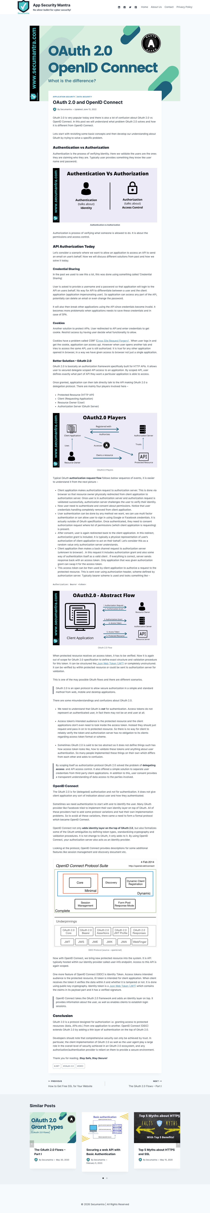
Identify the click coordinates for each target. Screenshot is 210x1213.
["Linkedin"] (119, 7)
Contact (169, 7)
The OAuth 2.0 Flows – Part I (145, 1084)
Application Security (64, 97)
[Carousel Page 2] (107, 1178)
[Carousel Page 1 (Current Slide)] (103, 1178)
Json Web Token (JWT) (110, 663)
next (178, 1144)
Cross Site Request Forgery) (113, 340)
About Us (156, 7)
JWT (57, 1066)
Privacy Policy (184, 7)
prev (32, 1144)
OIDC (80, 1066)
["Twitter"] (130, 7)
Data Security (84, 97)
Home (144, 7)
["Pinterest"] (135, 7)
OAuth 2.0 (68, 1066)
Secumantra (47, 1160)
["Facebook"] (124, 7)
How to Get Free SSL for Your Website (70, 1084)
